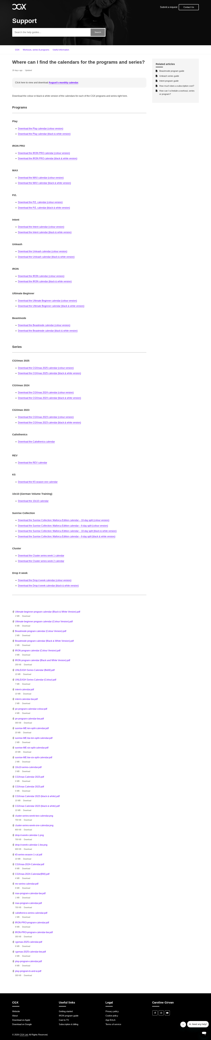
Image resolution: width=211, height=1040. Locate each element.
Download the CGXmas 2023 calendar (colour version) (46, 417)
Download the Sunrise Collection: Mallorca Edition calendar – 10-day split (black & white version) (67, 531)
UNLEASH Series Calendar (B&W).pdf (35, 670)
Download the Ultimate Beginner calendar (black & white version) (51, 306)
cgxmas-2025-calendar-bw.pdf (30, 951)
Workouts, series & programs (36, 50)
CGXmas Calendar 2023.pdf (29, 777)
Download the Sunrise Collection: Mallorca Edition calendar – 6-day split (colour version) (63, 525)
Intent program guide (169, 81)
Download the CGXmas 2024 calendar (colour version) (46, 392)
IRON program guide (68, 1015)
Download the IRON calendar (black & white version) (45, 281)
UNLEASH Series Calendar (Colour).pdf (35, 679)
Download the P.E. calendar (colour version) (40, 202)
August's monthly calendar (63, 82)
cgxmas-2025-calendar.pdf (28, 942)
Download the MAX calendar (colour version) (41, 177)
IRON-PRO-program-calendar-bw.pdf (34, 932)
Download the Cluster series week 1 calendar (41, 555)
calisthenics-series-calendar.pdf (31, 913)
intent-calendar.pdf (24, 689)
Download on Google (22, 1024)
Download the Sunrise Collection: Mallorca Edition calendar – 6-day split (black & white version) (66, 536)
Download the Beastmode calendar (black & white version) (48, 330)
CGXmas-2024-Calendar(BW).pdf (32, 874)
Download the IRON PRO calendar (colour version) (44, 153)
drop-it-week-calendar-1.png (29, 835)
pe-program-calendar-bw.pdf (29, 718)
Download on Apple (21, 1020)
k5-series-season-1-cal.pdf (28, 854)
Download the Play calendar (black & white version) (44, 134)
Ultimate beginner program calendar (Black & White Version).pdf (47, 612)
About (15, 1015)
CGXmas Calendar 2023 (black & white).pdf (37, 796)
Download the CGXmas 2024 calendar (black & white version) (49, 398)
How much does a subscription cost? (176, 86)
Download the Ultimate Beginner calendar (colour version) (47, 300)
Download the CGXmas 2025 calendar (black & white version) (49, 373)
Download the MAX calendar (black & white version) (44, 183)
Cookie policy (112, 1015)
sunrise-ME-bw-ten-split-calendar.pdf (33, 738)
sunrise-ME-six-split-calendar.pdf (31, 747)
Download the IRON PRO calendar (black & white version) (47, 158)
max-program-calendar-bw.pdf (30, 893)
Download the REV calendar (32, 462)
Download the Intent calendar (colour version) (41, 227)
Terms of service (113, 1024)
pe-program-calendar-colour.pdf (31, 709)
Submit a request (168, 7)
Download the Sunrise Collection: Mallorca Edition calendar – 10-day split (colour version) (63, 520)
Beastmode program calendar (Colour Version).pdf (40, 631)
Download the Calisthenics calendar (36, 441)
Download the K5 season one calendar (38, 482)
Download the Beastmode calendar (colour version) (44, 325)
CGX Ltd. (24, 1034)
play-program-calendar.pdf (28, 961)
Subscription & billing (68, 1024)
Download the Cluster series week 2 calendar (41, 561)
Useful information (61, 50)
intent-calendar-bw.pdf (26, 699)
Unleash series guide (169, 76)
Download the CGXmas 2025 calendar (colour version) (46, 368)
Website (16, 1011)
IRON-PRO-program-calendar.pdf (32, 922)
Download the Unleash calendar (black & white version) (46, 257)
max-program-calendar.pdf (28, 903)
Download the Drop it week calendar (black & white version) (48, 585)
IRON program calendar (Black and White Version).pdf (42, 660)
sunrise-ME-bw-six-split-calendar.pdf (33, 757)
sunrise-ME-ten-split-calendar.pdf (32, 728)
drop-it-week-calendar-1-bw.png (31, 845)
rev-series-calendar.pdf (26, 884)
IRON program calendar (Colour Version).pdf (37, 650)
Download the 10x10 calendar (33, 501)
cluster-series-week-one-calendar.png (34, 825)
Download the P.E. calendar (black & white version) (44, 207)
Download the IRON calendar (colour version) (41, 276)
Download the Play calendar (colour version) (40, 128)
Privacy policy (112, 1011)
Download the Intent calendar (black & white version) (44, 232)
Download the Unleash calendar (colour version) (42, 251)
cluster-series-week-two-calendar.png (34, 816)
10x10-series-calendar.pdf (28, 767)
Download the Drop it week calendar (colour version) (44, 580)
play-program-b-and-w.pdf (28, 971)
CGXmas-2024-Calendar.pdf (29, 864)
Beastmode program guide (171, 71)
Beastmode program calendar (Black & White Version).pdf (44, 641)
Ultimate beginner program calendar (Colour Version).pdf (44, 621)
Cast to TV (64, 1020)
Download (26, 616)
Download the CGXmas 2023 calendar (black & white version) (49, 422)
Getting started (66, 1011)
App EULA (110, 1020)
